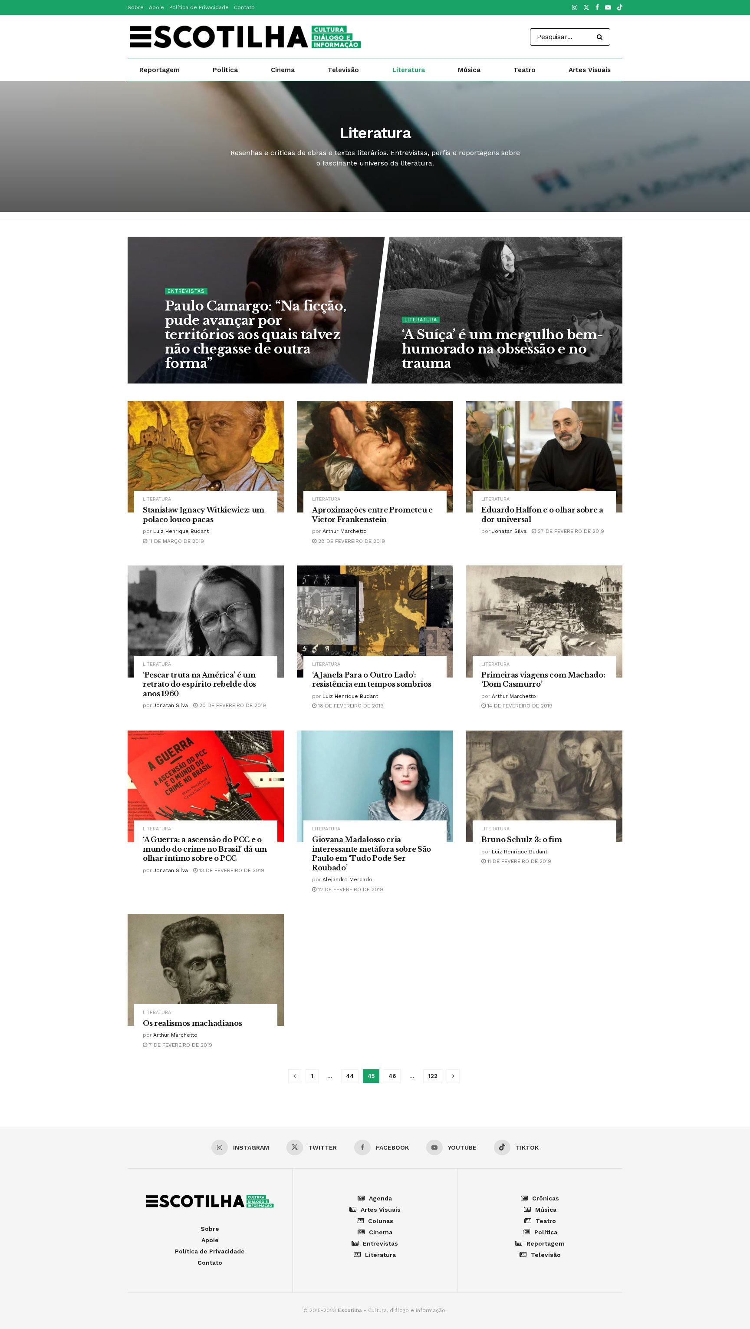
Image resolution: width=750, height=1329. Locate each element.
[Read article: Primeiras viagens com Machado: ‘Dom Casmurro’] (544, 621)
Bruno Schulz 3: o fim (521, 839)
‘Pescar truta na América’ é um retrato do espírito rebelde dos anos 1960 (199, 684)
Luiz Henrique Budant (181, 531)
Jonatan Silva (509, 531)
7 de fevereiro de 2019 (179, 1045)
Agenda (380, 1198)
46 (392, 1076)
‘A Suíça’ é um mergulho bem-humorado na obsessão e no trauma (502, 348)
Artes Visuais (590, 70)
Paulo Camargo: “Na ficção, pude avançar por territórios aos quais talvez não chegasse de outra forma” (255, 334)
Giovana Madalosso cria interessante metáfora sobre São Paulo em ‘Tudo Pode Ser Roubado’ (371, 853)
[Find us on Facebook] (597, 8)
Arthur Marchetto (344, 531)
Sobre (136, 7)
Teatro (524, 70)
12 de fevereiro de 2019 (349, 889)
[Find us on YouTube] (608, 8)
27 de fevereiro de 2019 (570, 531)
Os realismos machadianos (192, 1023)
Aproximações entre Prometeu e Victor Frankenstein (372, 515)
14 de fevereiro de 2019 (519, 706)
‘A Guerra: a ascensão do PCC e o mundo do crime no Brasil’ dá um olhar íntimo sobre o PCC (205, 849)
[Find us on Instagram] (574, 8)
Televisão (343, 70)
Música (469, 70)
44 (350, 1076)
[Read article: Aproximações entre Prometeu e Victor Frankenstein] (375, 456)
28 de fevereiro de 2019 (350, 541)
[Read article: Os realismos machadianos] (206, 969)
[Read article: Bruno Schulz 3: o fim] (544, 786)
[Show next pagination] (453, 1076)
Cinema (283, 70)
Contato (244, 7)
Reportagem (159, 70)
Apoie (156, 7)
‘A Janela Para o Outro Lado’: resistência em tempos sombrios (371, 680)
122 (433, 1076)
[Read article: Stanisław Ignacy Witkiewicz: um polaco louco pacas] (206, 456)
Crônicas (545, 1198)
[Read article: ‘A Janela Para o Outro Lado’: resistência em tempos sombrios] (375, 621)
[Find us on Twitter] (586, 8)
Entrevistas (186, 291)
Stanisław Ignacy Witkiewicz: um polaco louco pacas (203, 515)
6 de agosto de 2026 (436, 380)
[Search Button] (601, 37)
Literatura (408, 70)
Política (225, 70)
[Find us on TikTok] (619, 8)
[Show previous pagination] (294, 1076)
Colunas (380, 1220)
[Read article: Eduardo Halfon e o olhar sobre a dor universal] (544, 456)
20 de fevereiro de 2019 (231, 705)
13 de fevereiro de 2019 (230, 870)
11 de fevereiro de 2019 (518, 861)
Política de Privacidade (199, 7)
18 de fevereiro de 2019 (350, 706)
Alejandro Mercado (347, 879)
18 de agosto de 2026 (200, 380)
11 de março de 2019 (175, 541)
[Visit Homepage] (245, 37)
